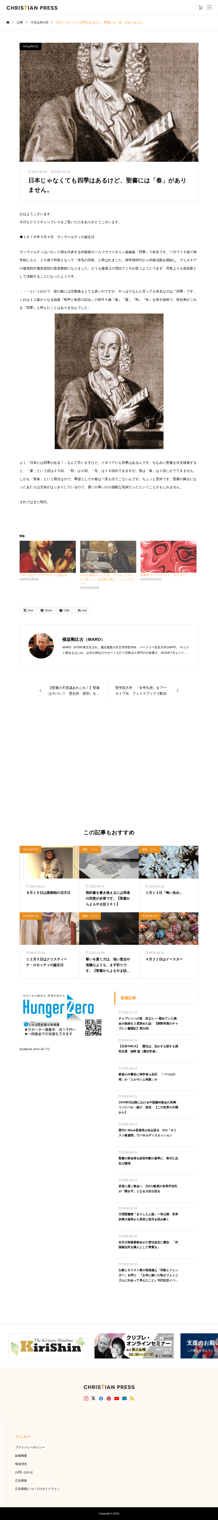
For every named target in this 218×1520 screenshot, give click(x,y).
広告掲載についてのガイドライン (37, 1488)
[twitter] (93, 1398)
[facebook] (101, 1398)
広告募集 (21, 1480)
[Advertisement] (109, 765)
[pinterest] (108, 1398)
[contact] (124, 1398)
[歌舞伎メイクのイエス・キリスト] (169, 557)
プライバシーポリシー (30, 1447)
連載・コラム (90, 849)
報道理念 (21, 1464)
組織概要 (21, 1455)
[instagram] (86, 1398)
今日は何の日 (30, 46)
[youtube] (116, 1398)
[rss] (132, 1398)
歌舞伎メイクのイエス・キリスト (163, 575)
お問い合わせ (24, 1472)
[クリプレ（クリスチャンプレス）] (31, 7)
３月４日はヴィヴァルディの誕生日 (43, 575)
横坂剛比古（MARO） (83, 639)
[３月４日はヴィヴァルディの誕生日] (48, 557)
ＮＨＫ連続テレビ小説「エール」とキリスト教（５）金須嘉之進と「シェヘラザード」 (107, 579)
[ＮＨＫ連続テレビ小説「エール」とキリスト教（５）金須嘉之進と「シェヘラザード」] (108, 557)
